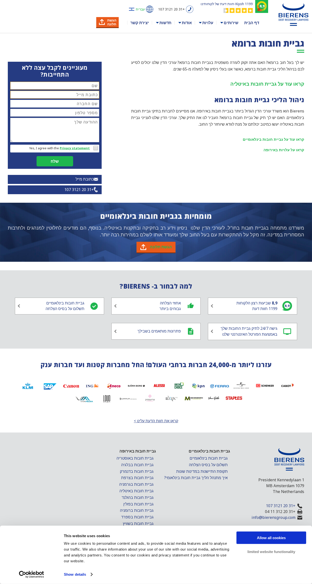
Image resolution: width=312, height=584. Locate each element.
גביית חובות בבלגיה (137, 464)
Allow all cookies (271, 538)
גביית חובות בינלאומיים (209, 458)
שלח (55, 161)
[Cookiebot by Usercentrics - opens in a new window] (31, 574)
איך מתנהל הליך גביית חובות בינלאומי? (196, 477)
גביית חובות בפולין (138, 504)
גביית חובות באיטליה (136, 490)
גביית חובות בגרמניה (136, 484)
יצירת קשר (139, 23)
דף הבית (251, 23)
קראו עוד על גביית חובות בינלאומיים (273, 139)
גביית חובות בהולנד (138, 497)
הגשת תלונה (161, 247)
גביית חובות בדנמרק (137, 471)
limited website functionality (271, 551)
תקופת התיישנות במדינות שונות (202, 471)
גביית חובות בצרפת (137, 477)
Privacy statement (75, 148)
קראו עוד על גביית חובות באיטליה (267, 84)
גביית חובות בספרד (137, 517)
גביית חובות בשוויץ (138, 523)
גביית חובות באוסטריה (135, 458)
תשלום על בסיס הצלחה (208, 464)
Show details (75, 574)
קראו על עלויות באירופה (283, 149)
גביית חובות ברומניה (137, 510)
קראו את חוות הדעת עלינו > (156, 420)
